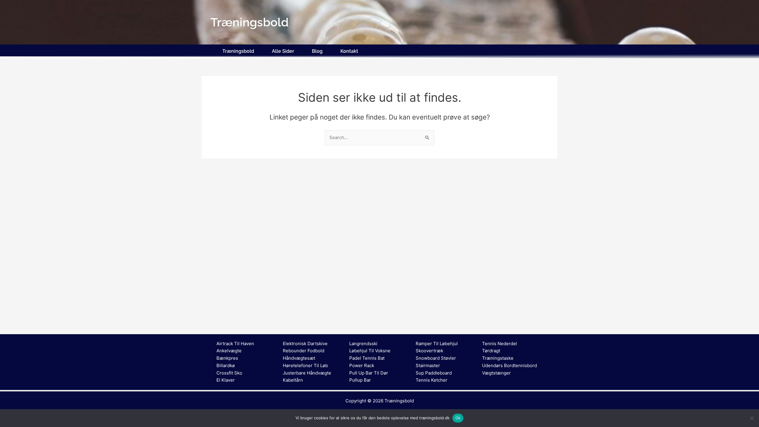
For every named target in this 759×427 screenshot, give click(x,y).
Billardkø (225, 365)
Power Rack (361, 365)
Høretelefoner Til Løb (305, 365)
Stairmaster (428, 365)
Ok (458, 417)
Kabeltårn (293, 380)
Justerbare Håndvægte (307, 373)
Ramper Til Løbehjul (437, 343)
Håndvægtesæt (299, 358)
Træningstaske (498, 358)
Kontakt (349, 51)
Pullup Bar (360, 380)
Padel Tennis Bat (367, 358)
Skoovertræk (429, 350)
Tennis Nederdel (499, 343)
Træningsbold (238, 51)
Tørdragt (491, 350)
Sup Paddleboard (434, 373)
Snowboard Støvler (436, 358)
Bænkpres (227, 358)
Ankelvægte (229, 350)
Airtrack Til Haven (235, 343)
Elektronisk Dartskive (305, 343)
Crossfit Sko (229, 373)
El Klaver (225, 380)
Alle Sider (283, 51)
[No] (752, 418)
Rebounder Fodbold (303, 350)
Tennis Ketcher (431, 380)
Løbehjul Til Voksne (369, 350)
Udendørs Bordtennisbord (509, 365)
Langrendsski (363, 343)
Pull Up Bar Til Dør (368, 373)
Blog (317, 51)
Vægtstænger (496, 373)
